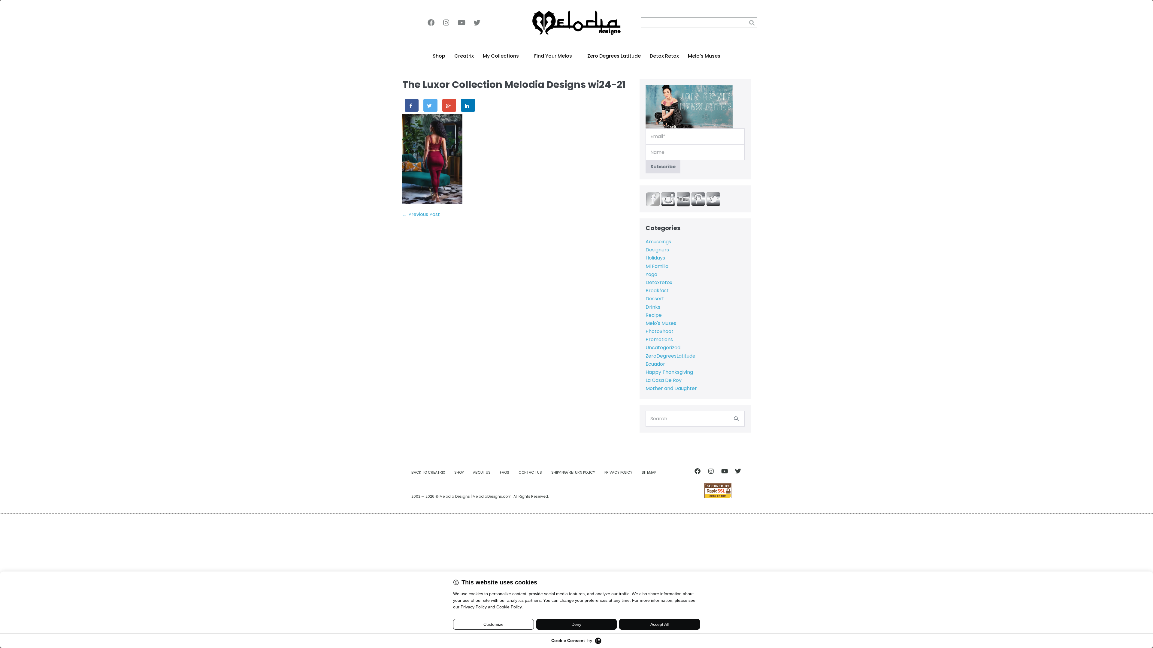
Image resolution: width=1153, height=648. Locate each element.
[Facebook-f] (431, 23)
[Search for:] (695, 418)
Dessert (655, 298)
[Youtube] (461, 23)
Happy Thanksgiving (669, 372)
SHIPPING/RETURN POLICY (573, 472)
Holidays (655, 257)
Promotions (659, 339)
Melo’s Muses (704, 55)
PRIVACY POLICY (618, 472)
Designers (657, 249)
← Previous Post (421, 214)
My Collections (501, 55)
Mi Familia (657, 266)
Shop (439, 55)
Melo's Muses (661, 323)
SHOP (459, 472)
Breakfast (657, 290)
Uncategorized (663, 347)
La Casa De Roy (664, 380)
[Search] (736, 418)
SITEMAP (649, 472)
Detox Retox (664, 55)
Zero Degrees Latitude (614, 55)
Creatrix (464, 55)
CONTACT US (530, 472)
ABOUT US (482, 472)
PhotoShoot (659, 331)
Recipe (654, 315)
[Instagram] (446, 23)
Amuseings (658, 241)
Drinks (653, 307)
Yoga (651, 274)
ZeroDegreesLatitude (670, 355)
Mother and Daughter (671, 388)
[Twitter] (477, 23)
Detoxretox (659, 282)
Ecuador (655, 364)
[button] (752, 23)
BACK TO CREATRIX (428, 472)
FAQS (504, 472)
